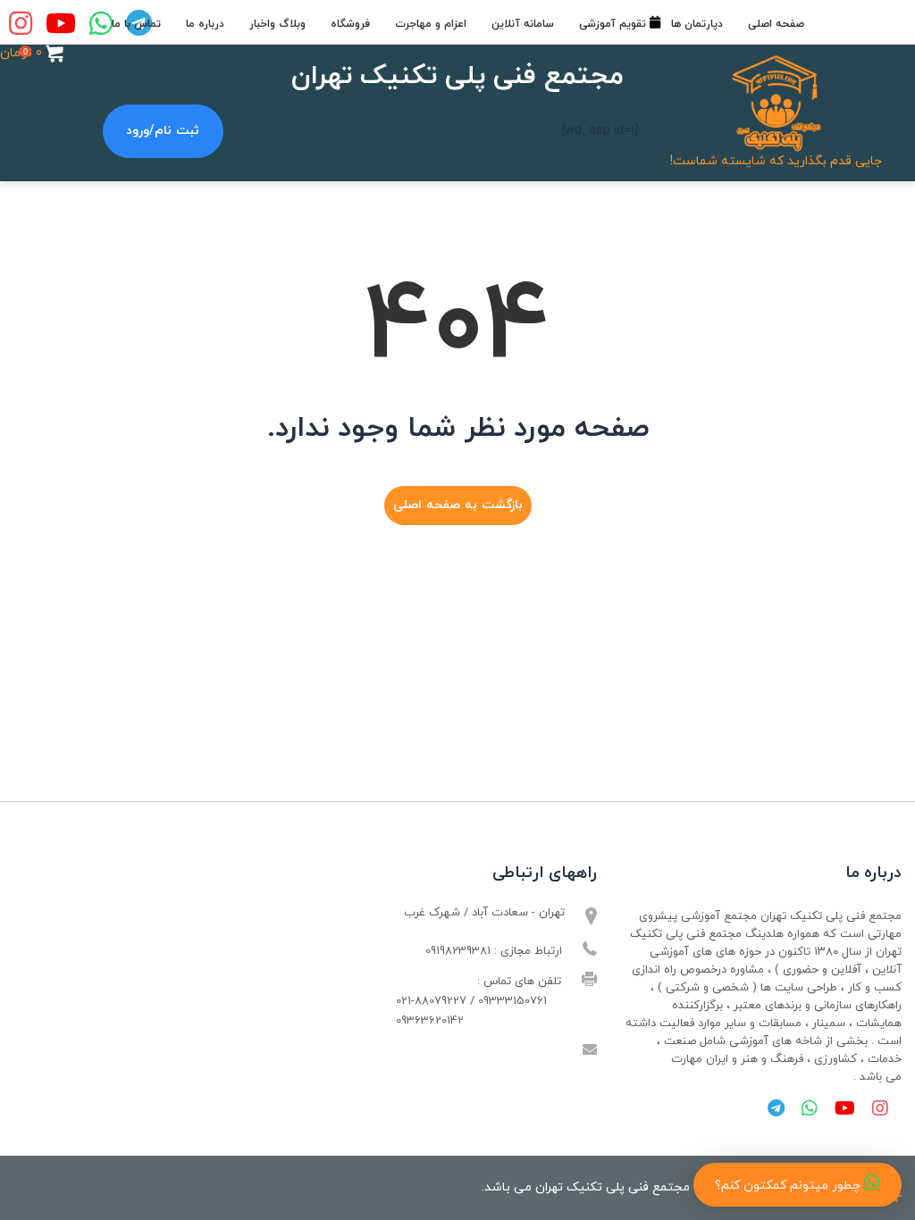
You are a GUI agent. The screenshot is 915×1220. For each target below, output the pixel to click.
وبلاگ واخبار (277, 24)
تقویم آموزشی (612, 24)
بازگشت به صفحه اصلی (458, 505)
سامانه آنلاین (522, 24)
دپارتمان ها (697, 24)
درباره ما (205, 24)
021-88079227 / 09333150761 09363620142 (471, 1011)
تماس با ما (136, 24)
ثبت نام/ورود (162, 130)
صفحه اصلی (776, 24)
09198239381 (458, 951)
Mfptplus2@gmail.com (502, 1051)
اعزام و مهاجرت (430, 24)
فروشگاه (350, 24)
